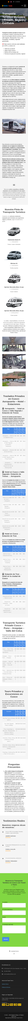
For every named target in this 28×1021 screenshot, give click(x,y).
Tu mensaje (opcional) (7, 924)
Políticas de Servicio (6, 987)
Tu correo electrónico (7, 909)
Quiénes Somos (5, 984)
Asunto (4, 917)
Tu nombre (4, 902)
